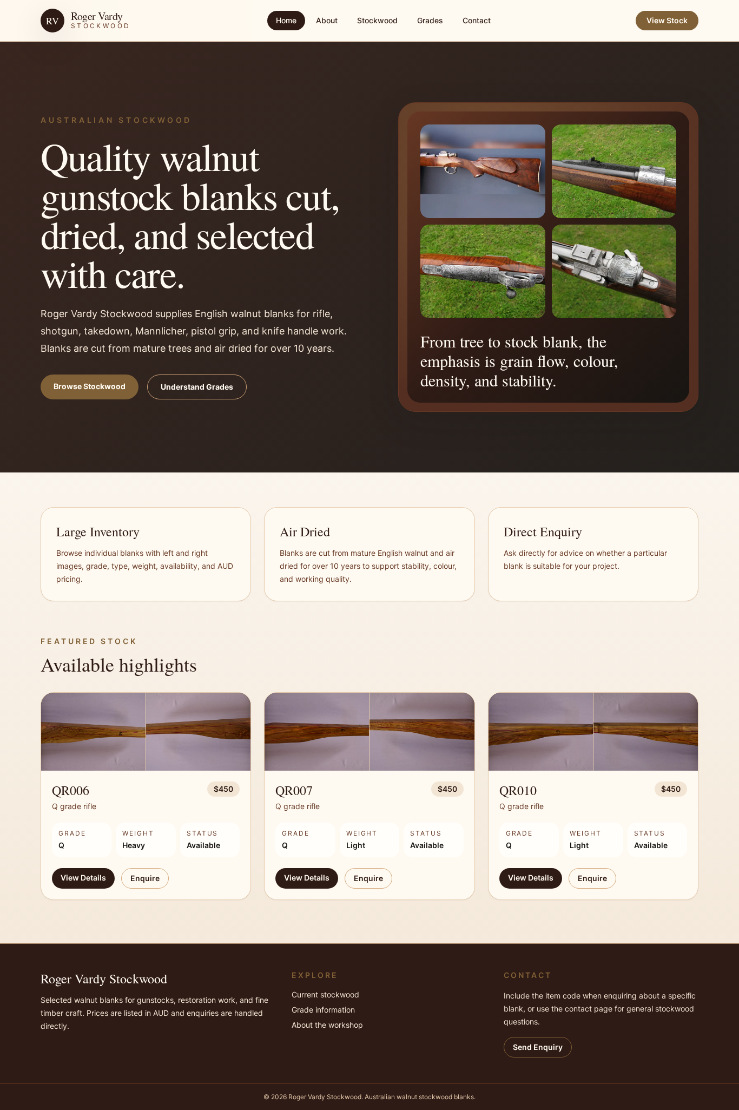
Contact (477, 20)
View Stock (667, 20)
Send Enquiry (538, 1047)
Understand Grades (197, 386)
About (327, 20)
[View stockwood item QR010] (593, 732)
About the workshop (327, 1024)
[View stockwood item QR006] (145, 732)
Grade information (323, 1009)
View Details (83, 877)
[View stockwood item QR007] (369, 732)
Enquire (145, 878)
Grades (430, 20)
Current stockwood (325, 994)
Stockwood (377, 20)
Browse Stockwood (90, 386)
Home (286, 20)
